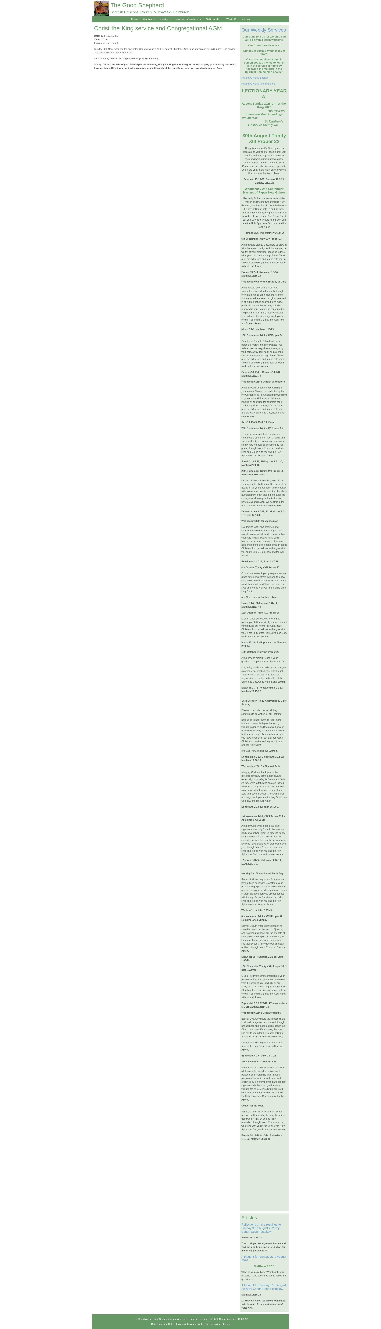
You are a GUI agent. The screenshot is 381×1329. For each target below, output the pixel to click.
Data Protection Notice (163, 1324)
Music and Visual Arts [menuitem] (185, 20)
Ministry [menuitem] (162, 20)
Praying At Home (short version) (258, 83)
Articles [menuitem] (246, 19)
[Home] (101, 8)
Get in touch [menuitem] (211, 20)
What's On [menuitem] (231, 19)
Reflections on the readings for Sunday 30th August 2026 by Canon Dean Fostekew (261, 1228)
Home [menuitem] (134, 19)
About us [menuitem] (146, 20)
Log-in (226, 1324)
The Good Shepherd (137, 5)
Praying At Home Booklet (254, 78)
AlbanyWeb (196, 1324)
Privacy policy (213, 1324)
